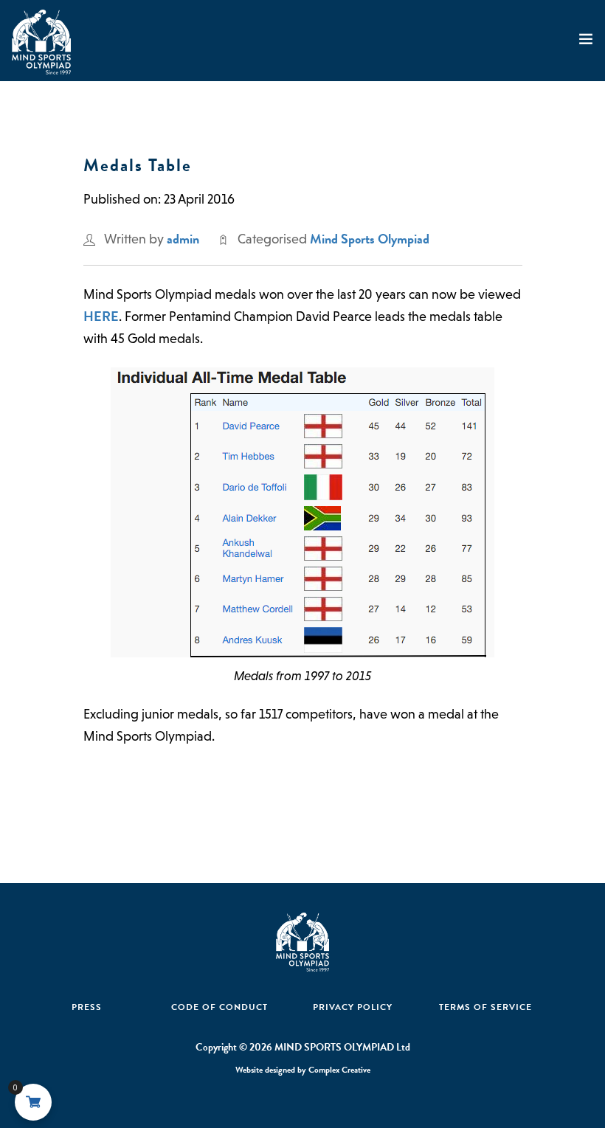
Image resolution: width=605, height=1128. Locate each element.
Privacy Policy (353, 1007)
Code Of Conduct (219, 1007)
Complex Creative (339, 1069)
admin (183, 239)
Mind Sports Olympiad (369, 239)
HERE (101, 316)
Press (87, 1007)
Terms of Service (485, 1007)
